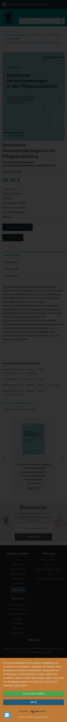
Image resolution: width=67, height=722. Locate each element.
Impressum (22, 717)
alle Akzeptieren (33, 693)
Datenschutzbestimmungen (38, 717)
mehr (33, 702)
